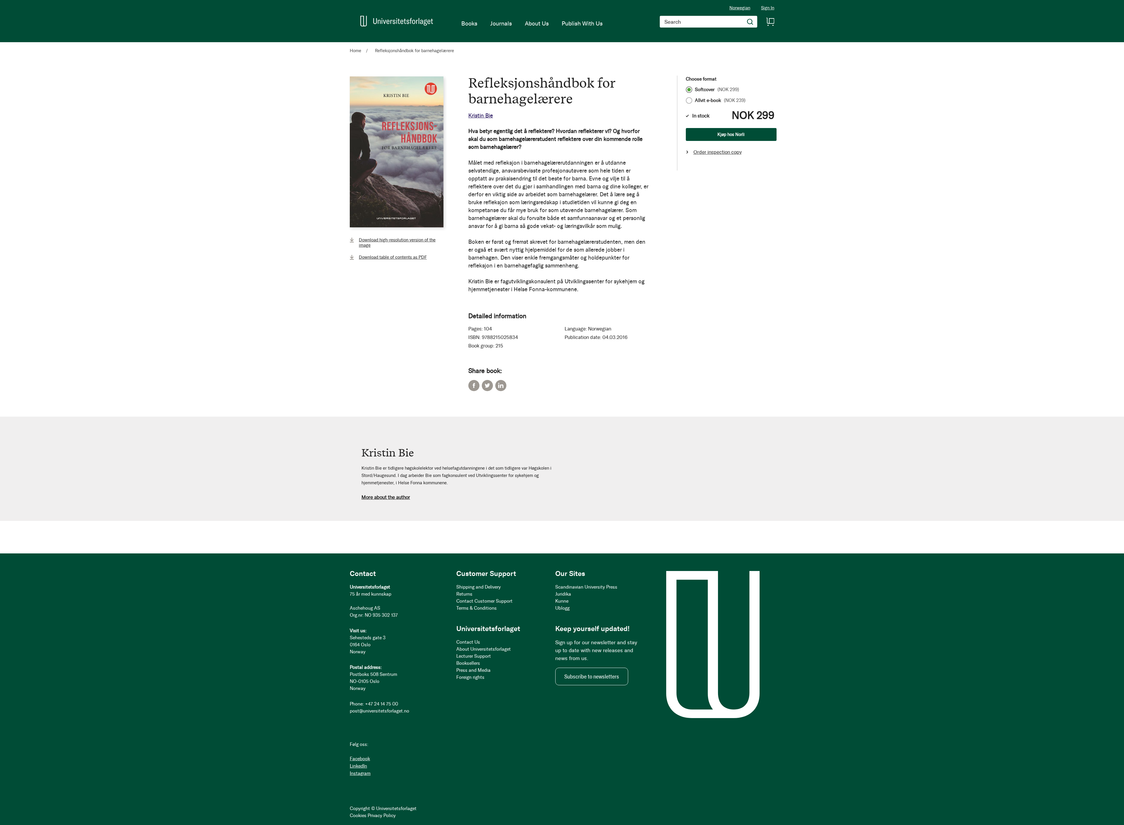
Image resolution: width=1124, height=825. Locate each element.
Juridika (563, 594)
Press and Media (473, 670)
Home (355, 50)
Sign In (767, 8)
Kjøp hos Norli (731, 134)
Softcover (717, 89)
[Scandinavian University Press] (396, 21)
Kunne (561, 601)
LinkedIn (500, 385)
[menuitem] (469, 23)
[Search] (750, 22)
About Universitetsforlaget (483, 649)
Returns (464, 594)
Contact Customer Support (484, 601)
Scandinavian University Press (586, 587)
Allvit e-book (720, 100)
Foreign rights (470, 677)
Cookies (358, 815)
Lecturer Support (473, 656)
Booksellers (468, 663)
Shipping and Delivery (478, 587)
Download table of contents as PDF (393, 257)
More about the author (385, 497)
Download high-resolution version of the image (397, 242)
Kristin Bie (480, 115)
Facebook (473, 385)
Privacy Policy (382, 815)
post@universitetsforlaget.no (379, 711)
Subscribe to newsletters (591, 676)
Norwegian (739, 8)
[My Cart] (770, 22)
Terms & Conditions (476, 608)
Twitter (487, 385)
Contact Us (468, 642)
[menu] (532, 23)
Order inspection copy (717, 152)
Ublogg (562, 608)
